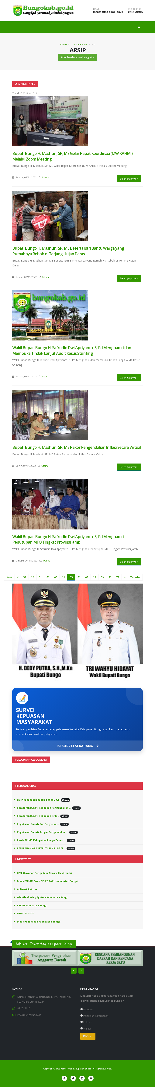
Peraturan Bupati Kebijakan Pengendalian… (44, 807)
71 (117, 577)
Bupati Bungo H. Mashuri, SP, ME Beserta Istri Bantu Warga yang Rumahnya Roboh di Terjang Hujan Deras (68, 251)
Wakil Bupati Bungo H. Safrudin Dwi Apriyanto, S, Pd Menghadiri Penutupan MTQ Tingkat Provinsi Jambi (68, 539)
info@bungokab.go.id (108, 12)
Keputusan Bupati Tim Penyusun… (38, 824)
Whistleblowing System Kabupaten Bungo (42, 897)
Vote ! (88, 1036)
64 (63, 577)
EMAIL (96, 9)
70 (110, 577)
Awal (9, 577)
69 (102, 577)
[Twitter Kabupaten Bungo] (73, 1078)
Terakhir (135, 577)
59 (24, 577)
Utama (46, 177)
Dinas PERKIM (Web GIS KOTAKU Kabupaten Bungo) (47, 881)
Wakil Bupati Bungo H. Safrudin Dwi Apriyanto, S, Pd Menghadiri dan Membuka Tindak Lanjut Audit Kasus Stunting (71, 350)
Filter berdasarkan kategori (76, 57)
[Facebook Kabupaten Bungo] (64, 1078)
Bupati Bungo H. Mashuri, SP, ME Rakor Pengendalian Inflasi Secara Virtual (76, 447)
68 (94, 577)
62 (48, 577)
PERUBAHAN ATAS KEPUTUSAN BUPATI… (41, 848)
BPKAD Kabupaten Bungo (32, 905)
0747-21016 (135, 12)
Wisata (87, 1028)
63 (55, 577)
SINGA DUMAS (25, 913)
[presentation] (74, 971)
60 (32, 577)
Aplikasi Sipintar (27, 889)
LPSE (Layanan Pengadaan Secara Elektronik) (44, 873)
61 (40, 577)
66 (79, 577)
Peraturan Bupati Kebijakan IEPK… (38, 816)
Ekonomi (88, 1009)
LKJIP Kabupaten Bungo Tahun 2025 (38, 799)
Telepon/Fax (134, 9)
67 (86, 577)
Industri (87, 1022)
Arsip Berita (80, 44)
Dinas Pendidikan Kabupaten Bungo (38, 921)
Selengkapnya (128, 178)
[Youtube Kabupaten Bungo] (91, 1078)
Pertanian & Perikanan (95, 1015)
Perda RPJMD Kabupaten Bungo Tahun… (41, 840)
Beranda (65, 44)
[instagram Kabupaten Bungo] (82, 1078)
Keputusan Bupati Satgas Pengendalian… (42, 832)
